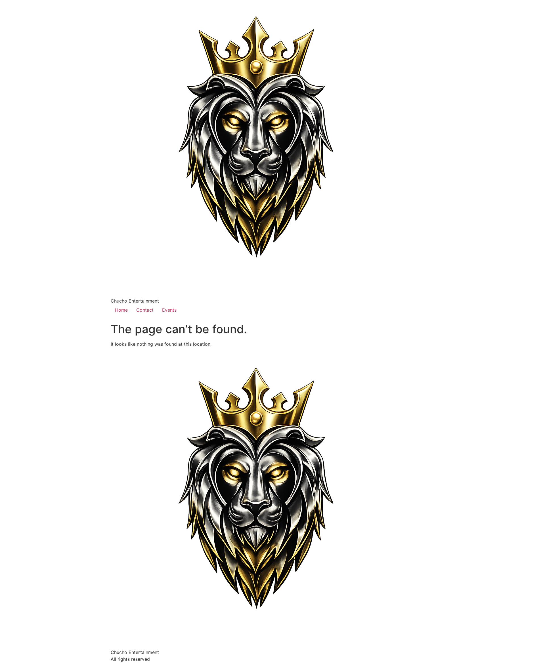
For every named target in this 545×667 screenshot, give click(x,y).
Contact (145, 310)
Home (121, 310)
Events (169, 310)
